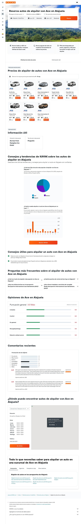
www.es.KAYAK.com (12, 495)
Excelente (14, 356)
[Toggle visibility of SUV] (34, 195)
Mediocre (14, 365)
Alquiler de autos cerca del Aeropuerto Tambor (42, 482)
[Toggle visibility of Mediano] (47, 195)
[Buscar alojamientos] (3, 10)
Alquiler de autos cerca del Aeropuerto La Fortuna (21, 482)
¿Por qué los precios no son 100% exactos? (21, 514)
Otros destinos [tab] (42, 468)
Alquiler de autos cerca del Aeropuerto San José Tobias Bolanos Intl (42, 478)
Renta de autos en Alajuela (43, 495)
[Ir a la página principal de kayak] (11, 2)
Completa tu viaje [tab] (31, 468)
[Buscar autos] (3, 13)
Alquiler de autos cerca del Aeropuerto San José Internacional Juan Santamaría (20, 478)
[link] (43, 242)
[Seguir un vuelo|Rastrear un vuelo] (3, 21)
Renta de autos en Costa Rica (29, 495)
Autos (19, 495)
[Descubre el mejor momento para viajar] (3, 25)
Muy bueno (15, 358)
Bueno (13, 359)
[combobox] (16, 14)
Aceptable (14, 361)
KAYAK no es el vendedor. (16, 509)
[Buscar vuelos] (3, 7)
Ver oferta (18, 97)
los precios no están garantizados (43, 504)
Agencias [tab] (21, 468)
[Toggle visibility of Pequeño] (35, 198)
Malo (13, 367)
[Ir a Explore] (3, 18)
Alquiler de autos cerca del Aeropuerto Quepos (63, 478)
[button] (2, 2)
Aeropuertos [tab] (13, 468)
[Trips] (3, 29)
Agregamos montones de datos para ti (19, 511)
